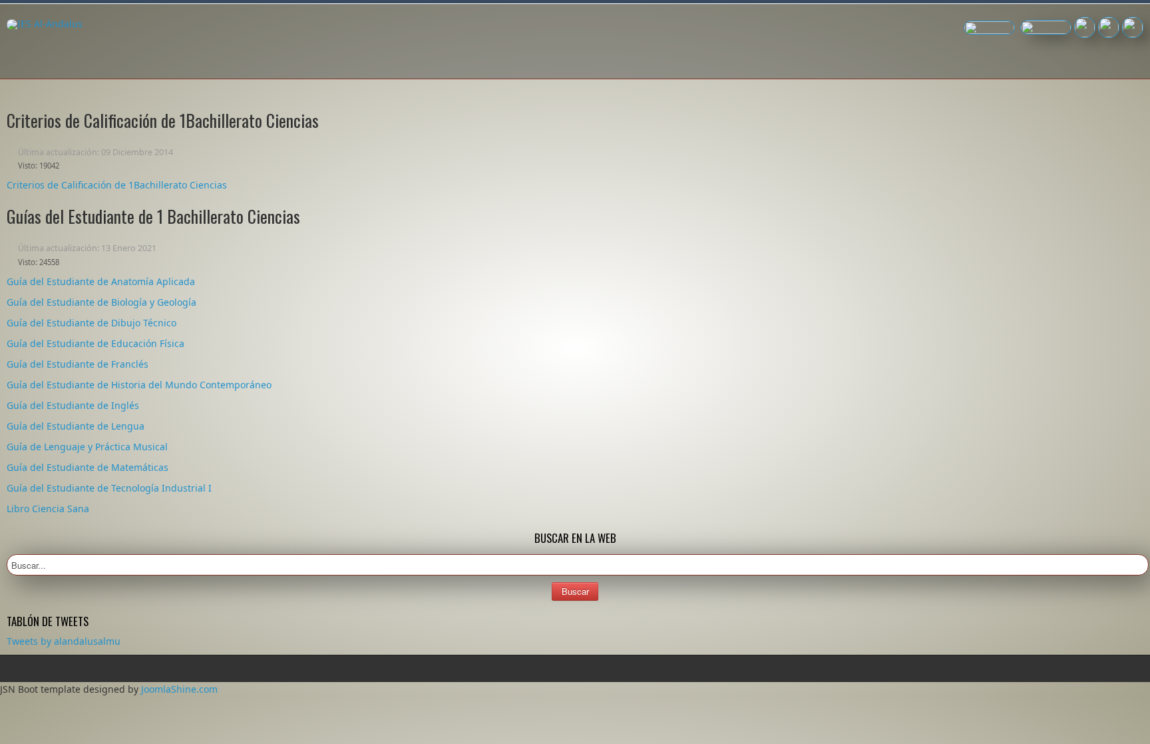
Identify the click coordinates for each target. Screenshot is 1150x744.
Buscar (575, 591)
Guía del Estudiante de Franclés (77, 364)
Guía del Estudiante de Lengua (75, 426)
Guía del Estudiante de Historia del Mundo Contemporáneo (139, 384)
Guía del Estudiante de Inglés (73, 405)
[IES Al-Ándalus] (45, 24)
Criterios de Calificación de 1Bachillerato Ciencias (117, 185)
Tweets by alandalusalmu (63, 641)
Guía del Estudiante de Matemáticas (87, 467)
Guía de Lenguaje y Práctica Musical (87, 446)
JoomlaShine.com (179, 689)
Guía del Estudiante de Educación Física (95, 343)
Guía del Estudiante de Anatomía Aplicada (101, 281)
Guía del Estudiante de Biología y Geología (101, 302)
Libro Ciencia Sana (48, 508)
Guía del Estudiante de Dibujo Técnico (91, 322)
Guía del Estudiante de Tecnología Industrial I (109, 488)
